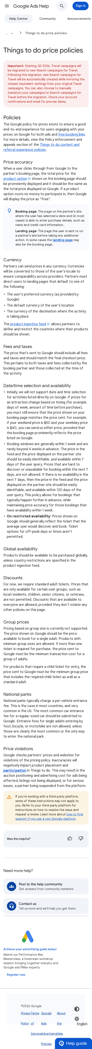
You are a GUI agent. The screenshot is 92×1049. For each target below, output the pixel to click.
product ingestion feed (28, 324)
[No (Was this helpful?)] (81, 839)
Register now (16, 975)
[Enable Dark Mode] (77, 1009)
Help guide (76, 1043)
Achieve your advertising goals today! (30, 949)
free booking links (71, 134)
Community (47, 19)
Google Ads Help (31, 6)
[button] (7, 6)
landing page (63, 240)
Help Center (18, 19)
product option (15, 179)
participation (14, 770)
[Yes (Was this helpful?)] (69, 839)
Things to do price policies (46, 33)
